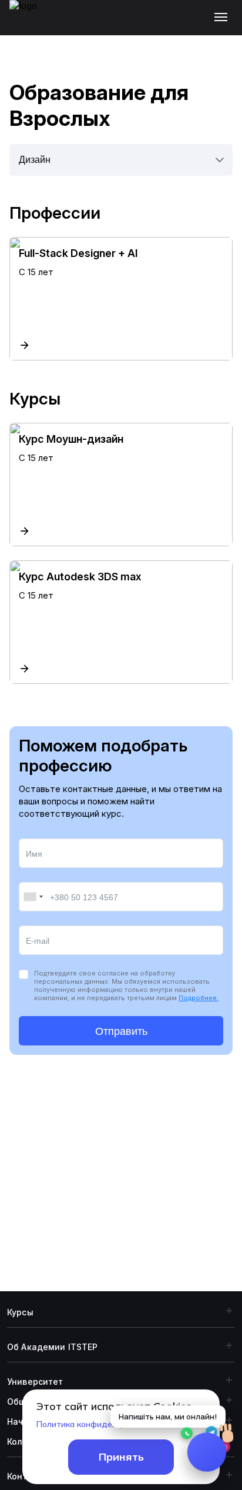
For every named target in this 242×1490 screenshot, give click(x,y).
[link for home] (30, 23)
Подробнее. (199, 998)
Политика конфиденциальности (100, 1424)
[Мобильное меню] (223, 17)
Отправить (121, 1031)
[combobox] (32, 897)
